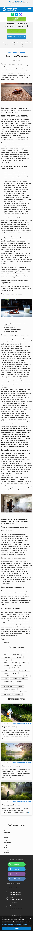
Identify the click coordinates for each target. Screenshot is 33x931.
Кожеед (14, 662)
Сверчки (19, 681)
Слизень (15, 684)
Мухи (14, 673)
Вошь (23, 652)
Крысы (5, 668)
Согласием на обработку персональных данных (14, 924)
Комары (24, 662)
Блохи (15, 652)
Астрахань (7, 832)
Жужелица (18, 657)
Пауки (5, 678)
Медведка (6, 670)
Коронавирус (17, 665)
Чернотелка (23, 692)
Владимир (7, 845)
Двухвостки (15, 654)
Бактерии (6, 652)
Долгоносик (7, 657)
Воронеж (6, 852)
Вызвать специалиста (16, 31)
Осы (27, 676)
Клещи (24, 660)
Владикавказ (7, 842)
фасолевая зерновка (9, 689)
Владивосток (8, 840)
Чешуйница (7, 694)
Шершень (17, 694)
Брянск (6, 837)
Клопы (5, 662)
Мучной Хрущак (8, 676)
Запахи (15, 660)
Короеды (6, 665)
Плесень (14, 678)
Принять (16, 928)
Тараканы (6, 642)
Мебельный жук (16, 668)
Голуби (5, 654)
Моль (26, 670)
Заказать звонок (16, 19)
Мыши (19, 676)
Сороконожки (8, 686)
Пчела (23, 678)
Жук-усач (6, 660)
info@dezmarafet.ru (16, 899)
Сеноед (6, 684)
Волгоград (7, 847)
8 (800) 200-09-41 (15, 892)
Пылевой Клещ (8, 681)
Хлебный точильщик (9, 692)
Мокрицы (17, 670)
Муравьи (6, 673)
